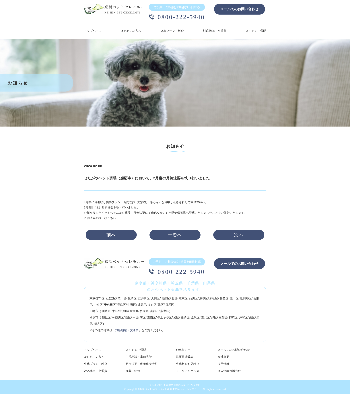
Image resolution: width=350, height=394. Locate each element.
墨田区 (234, 298)
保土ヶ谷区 (164, 317)
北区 (174, 298)
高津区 (134, 311)
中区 (135, 317)
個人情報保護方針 (229, 371)
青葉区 (223, 317)
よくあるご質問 (256, 30)
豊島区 (121, 304)
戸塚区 (243, 317)
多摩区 (144, 311)
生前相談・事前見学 (139, 356)
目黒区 (169, 304)
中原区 (123, 311)
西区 (128, 317)
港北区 (205, 317)
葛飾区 (165, 298)
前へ (111, 234)
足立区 (111, 298)
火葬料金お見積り (187, 363)
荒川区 (122, 298)
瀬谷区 (98, 323)
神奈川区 (118, 317)
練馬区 (142, 304)
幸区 (115, 311)
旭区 (176, 317)
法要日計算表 (184, 356)
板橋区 (132, 298)
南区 (143, 317)
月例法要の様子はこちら (100, 218)
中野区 (131, 304)
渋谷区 (203, 298)
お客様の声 (183, 349)
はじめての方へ (131, 30)
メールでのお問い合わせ (239, 9)
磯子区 (185, 317)
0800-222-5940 (181, 17)
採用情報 (223, 363)
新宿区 (213, 298)
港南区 (151, 317)
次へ (239, 234)
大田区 (155, 298)
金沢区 (195, 317)
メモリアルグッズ (187, 371)
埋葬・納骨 (133, 371)
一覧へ (175, 234)
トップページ (92, 30)
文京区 (152, 304)
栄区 (252, 317)
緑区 (214, 317)
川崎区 (106, 311)
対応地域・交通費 (214, 30)
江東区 (183, 298)
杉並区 (224, 298)
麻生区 (164, 311)
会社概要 (223, 356)
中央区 (98, 304)
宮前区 (154, 311)
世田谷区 (246, 298)
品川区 (193, 298)
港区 (161, 304)
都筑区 (233, 317)
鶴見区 (106, 317)
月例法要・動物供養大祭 (142, 363)
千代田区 (110, 304)
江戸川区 (144, 298)
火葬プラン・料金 (172, 30)
